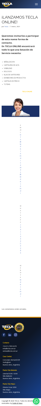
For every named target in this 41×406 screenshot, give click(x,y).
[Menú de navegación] (36, 4)
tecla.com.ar (20, 288)
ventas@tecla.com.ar (20, 178)
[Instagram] (15, 335)
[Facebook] (4, 335)
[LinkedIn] (10, 335)
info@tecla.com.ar (20, 147)
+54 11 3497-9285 (20, 239)
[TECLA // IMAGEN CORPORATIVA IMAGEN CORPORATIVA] (7, 4)
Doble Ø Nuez (17, 403)
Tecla (6, 26)
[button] (36, 401)
